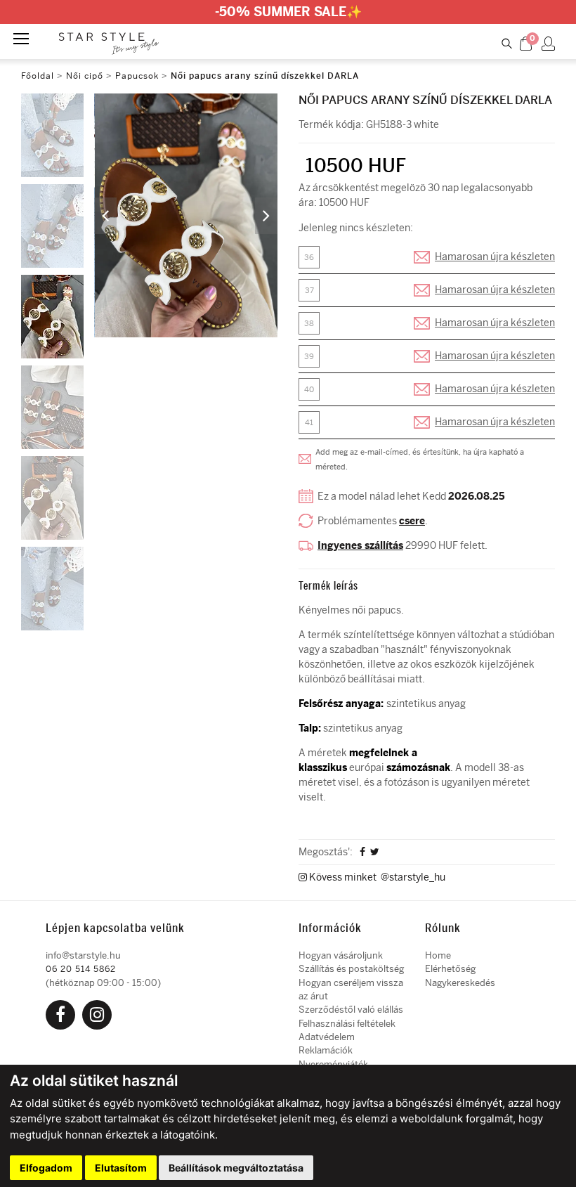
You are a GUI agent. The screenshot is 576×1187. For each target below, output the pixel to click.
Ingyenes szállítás (360, 546)
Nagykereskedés (460, 983)
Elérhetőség (450, 969)
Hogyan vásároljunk (341, 955)
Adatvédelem (327, 1037)
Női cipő (86, 76)
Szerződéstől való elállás (351, 1009)
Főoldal (37, 76)
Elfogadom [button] (46, 1168)
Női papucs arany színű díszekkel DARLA (265, 76)
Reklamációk (326, 1050)
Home (438, 955)
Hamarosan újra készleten (495, 257)
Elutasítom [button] (121, 1168)
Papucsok (137, 76)
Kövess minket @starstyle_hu (376, 877)
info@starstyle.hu (83, 955)
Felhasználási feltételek (347, 1023)
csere (412, 521)
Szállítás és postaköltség (351, 969)
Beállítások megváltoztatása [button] (236, 1168)
